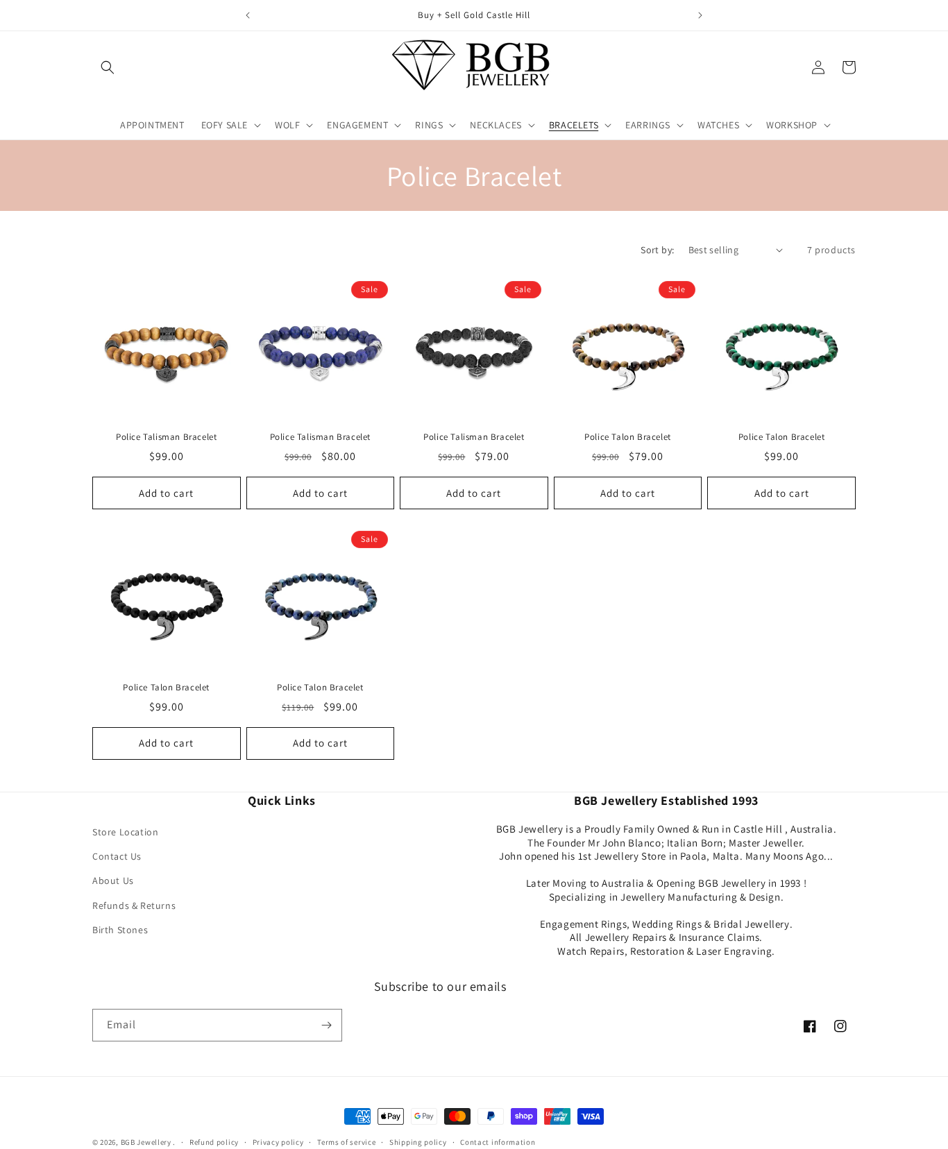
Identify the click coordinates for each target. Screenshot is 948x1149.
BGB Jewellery (146, 1142)
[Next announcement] (700, 15)
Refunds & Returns (134, 905)
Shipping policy (418, 1142)
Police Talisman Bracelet (166, 437)
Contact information (497, 1142)
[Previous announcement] (247, 15)
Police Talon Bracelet (627, 437)
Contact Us (117, 856)
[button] (107, 67)
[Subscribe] (326, 1025)
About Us (113, 880)
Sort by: (657, 250)
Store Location (125, 832)
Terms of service (346, 1142)
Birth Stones (120, 930)
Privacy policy (278, 1142)
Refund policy (214, 1142)
